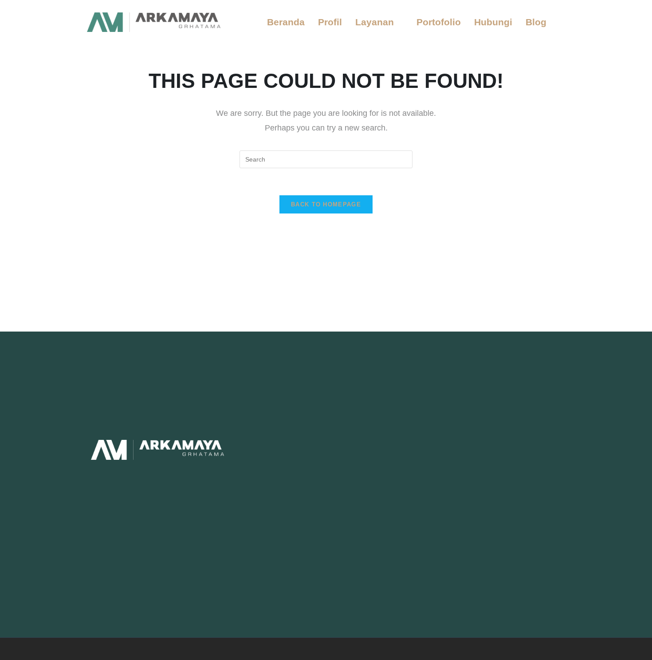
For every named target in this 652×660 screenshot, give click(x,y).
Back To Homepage (326, 204)
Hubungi (493, 22)
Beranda (286, 22)
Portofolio (438, 22)
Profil (330, 22)
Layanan (374, 22)
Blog (536, 22)
